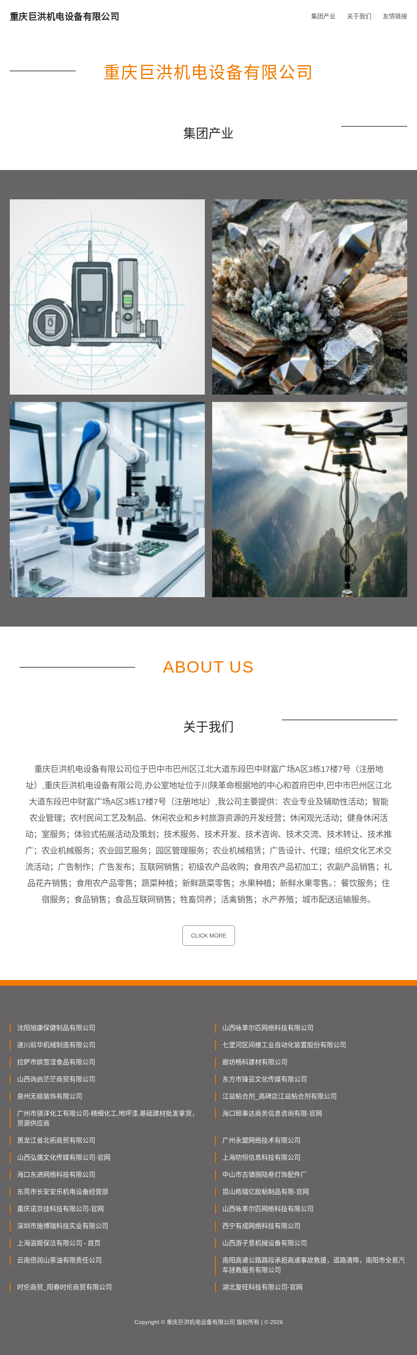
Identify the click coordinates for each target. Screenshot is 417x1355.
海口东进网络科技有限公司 (56, 1174)
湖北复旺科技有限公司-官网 (262, 1287)
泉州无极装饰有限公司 (49, 1096)
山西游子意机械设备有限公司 (264, 1243)
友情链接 (395, 16)
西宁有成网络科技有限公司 (261, 1226)
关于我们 (359, 16)
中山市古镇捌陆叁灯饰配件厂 (264, 1174)
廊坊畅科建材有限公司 (255, 1062)
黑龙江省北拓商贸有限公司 (56, 1140)
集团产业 (323, 16)
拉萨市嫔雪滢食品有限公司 (56, 1062)
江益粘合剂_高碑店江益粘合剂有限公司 (279, 1096)
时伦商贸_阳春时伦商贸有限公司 (64, 1287)
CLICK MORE (208, 935)
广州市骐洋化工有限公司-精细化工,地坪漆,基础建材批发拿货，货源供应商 (107, 1118)
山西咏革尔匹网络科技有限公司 (268, 1027)
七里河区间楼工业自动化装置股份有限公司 (284, 1045)
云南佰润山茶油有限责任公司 (59, 1260)
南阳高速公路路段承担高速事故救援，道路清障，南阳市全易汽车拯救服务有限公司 (313, 1265)
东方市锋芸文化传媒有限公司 (264, 1079)
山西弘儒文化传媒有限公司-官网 (63, 1157)
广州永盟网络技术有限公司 (261, 1140)
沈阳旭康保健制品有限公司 (56, 1027)
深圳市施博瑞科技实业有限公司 (62, 1226)
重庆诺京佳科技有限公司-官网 (60, 1208)
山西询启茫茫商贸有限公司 (56, 1079)
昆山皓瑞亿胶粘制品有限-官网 (265, 1191)
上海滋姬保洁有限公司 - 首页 (59, 1243)
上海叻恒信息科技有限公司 (261, 1157)
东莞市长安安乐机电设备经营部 (62, 1191)
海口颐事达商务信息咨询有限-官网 (272, 1113)
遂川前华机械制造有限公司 (56, 1045)
